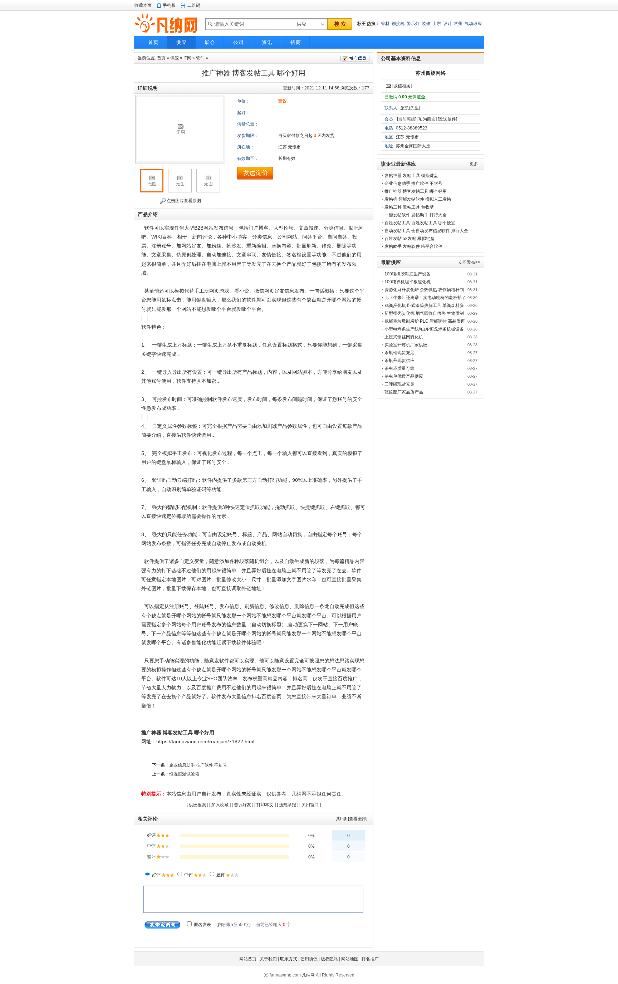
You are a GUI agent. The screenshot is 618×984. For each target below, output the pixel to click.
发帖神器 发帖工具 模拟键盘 (411, 175)
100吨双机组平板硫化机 (407, 281)
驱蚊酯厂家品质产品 (403, 392)
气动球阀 (473, 23)
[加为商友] (427, 119)
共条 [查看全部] (351, 818)
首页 (161, 57)
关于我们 (268, 958)
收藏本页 (143, 5)
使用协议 (309, 958)
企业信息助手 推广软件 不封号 (198, 765)
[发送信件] (447, 119)
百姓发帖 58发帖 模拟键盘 (409, 238)
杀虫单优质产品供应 (403, 376)
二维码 (193, 5)
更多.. (475, 163)
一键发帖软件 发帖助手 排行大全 (415, 214)
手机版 (169, 5)
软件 (200, 57)
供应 (174, 57)
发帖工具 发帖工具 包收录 (409, 207)
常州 (458, 23)
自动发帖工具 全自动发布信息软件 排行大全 (426, 230)
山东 (436, 23)
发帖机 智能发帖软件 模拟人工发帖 (417, 199)
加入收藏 (220, 804)
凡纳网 (308, 975)
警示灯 (413, 23)
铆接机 (398, 23)
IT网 (187, 57)
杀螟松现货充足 (399, 352)
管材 (385, 23)
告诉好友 (242, 804)
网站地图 (349, 958)
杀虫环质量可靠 (399, 368)
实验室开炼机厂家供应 (405, 344)
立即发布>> (469, 262)
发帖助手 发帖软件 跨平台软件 (413, 246)
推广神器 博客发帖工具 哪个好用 (415, 191)
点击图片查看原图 (183, 200)
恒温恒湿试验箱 (184, 774)
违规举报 (287, 804)
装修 (426, 23)
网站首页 (247, 958)
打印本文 (265, 804)
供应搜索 (197, 804)
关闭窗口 (310, 804)
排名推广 (370, 958)
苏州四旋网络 (431, 73)
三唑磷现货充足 (399, 384)
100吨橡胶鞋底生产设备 (407, 273)
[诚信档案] (402, 85)
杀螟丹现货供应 (399, 360)
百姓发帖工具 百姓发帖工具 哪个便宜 (419, 222)
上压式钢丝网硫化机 (403, 336)
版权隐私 (329, 958)
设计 (447, 23)
